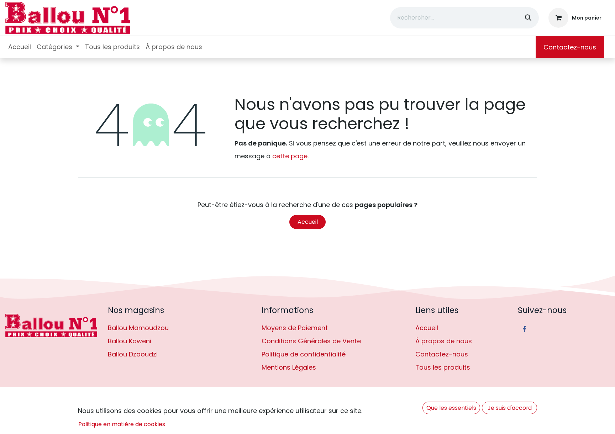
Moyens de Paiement (295, 327)
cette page (290, 156)
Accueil (308, 222)
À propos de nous (443, 341)
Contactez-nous (569, 47)
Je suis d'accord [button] (510, 408)
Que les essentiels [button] (451, 408)
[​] (51, 325)
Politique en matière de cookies (121, 424)
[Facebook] (524, 329)
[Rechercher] (528, 17)
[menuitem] (19, 47)
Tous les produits (442, 367)
